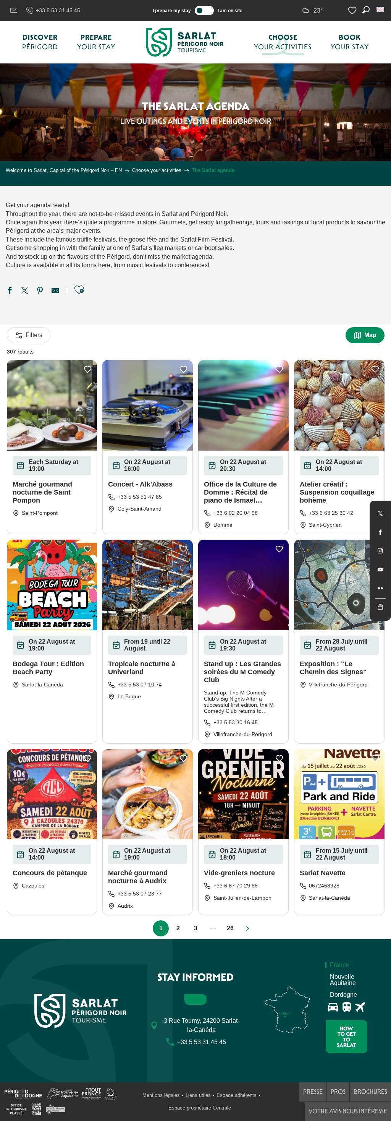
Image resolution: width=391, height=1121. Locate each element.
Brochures (370, 1092)
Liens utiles (198, 1095)
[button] (381, 9)
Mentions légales (161, 1095)
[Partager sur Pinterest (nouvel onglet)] (40, 292)
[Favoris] (353, 10)
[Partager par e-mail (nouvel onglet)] (55, 292)
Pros (338, 1092)
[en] (381, 9)
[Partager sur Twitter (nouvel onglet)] (25, 292)
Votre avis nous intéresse (348, 1111)
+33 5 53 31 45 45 (58, 10)
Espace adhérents (237, 1095)
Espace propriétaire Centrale (199, 1108)
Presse (313, 1092)
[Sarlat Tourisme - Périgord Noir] (184, 42)
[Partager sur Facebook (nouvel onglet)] (9, 292)
